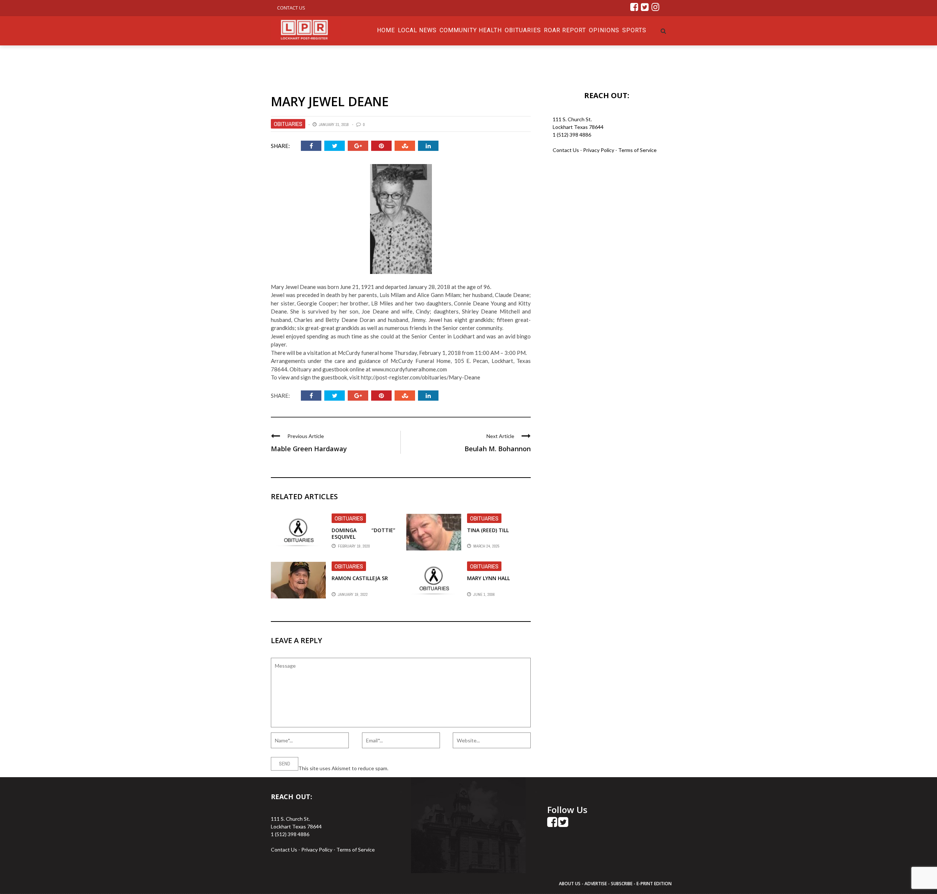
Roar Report (565, 30)
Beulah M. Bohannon (497, 448)
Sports (634, 30)
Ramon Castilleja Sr (360, 578)
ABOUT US (570, 883)
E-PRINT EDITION (654, 883)
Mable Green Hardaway (309, 448)
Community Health (471, 30)
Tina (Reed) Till (488, 530)
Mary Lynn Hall (488, 578)
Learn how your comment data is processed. (439, 768)
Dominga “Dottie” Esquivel (363, 533)
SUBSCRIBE (622, 883)
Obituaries (523, 30)
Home (386, 30)
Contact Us (291, 7)
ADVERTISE (596, 883)
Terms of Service (637, 150)
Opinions (604, 30)
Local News (417, 30)
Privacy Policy (599, 150)
